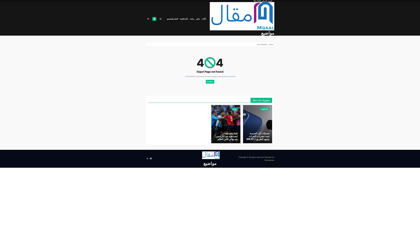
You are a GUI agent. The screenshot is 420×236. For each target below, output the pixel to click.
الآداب (203, 19)
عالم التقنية (184, 19)
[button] (148, 19)
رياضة (192, 19)
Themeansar (269, 160)
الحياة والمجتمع (172, 19)
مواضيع (267, 33)
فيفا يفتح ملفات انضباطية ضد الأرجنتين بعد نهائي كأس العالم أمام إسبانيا (226, 137)
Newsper (268, 157)
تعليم (198, 19)
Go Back (210, 82)
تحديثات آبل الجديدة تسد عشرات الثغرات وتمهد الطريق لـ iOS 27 (257, 136)
